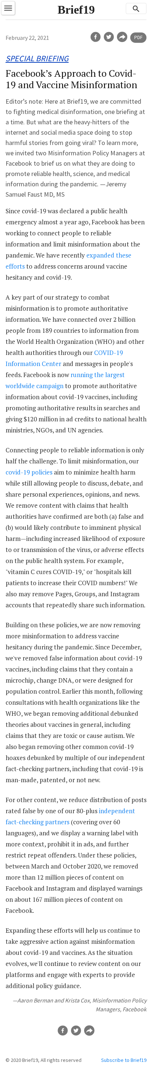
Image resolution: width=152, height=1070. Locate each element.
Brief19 (76, 9)
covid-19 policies (29, 472)
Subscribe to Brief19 (123, 1060)
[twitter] (109, 37)
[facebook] (95, 37)
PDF (138, 37)
